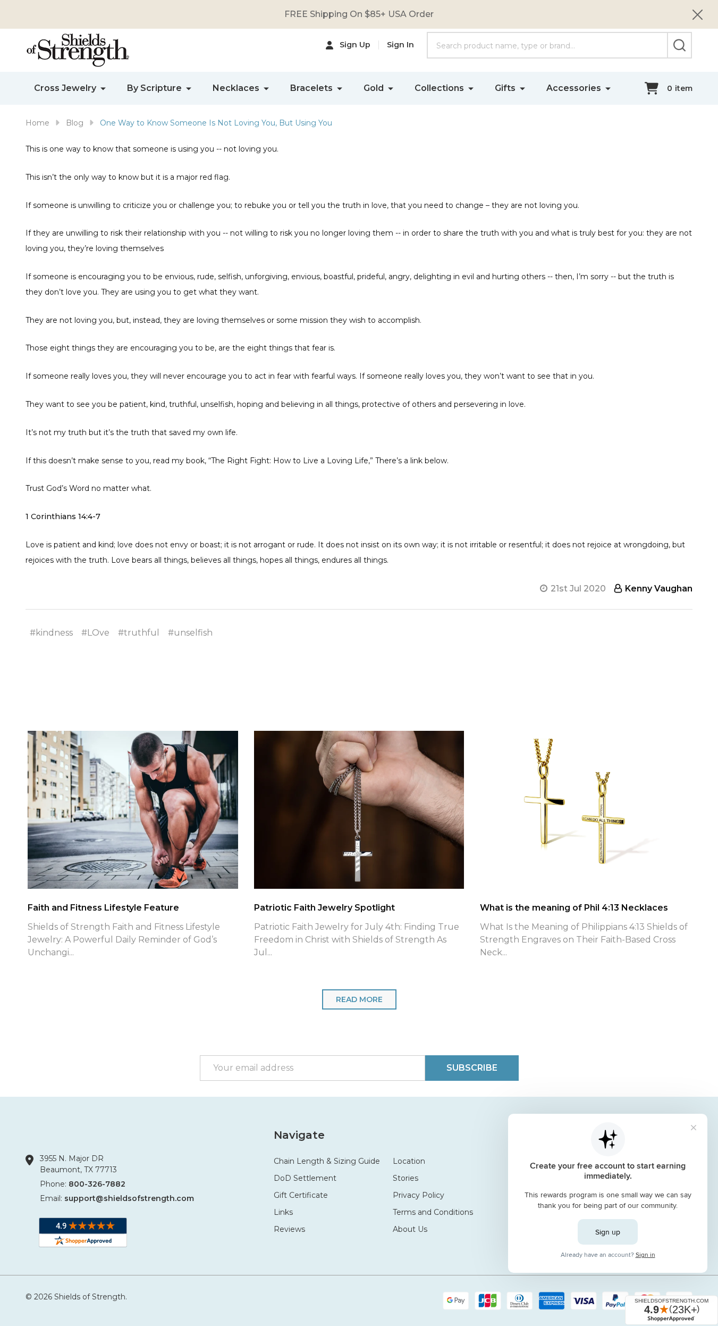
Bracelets (311, 88)
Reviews (289, 1229)
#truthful (138, 633)
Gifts (505, 88)
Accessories (573, 88)
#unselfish (190, 633)
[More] (103, 88)
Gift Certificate (301, 1195)
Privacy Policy (418, 1195)
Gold (374, 88)
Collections (439, 88)
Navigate (299, 1135)
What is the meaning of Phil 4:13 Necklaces (540, 908)
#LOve (95, 633)
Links (283, 1212)
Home (37, 123)
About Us (410, 1229)
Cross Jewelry (65, 88)
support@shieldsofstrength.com (129, 1198)
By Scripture (154, 88)
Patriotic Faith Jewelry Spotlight (290, 908)
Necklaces (236, 88)
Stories (405, 1178)
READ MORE (359, 999)
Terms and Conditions (433, 1212)
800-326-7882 (97, 1184)
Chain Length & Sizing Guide (327, 1161)
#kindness (51, 633)
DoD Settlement (305, 1178)
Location (409, 1161)
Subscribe (471, 1068)
